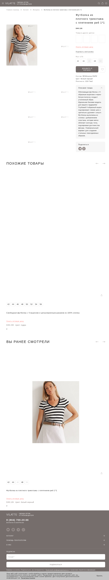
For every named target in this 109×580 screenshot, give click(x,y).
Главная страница (12, 9)
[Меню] (3, 3)
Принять (99, 575)
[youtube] (8, 529)
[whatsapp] (23, 529)
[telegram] (18, 529)
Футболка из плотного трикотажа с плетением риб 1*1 (31, 490)
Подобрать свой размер (85, 51)
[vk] (13, 529)
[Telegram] (80, 148)
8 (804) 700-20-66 (17, 520)
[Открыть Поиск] (99, 3)
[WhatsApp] (84, 148)
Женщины (36, 9)
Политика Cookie (28, 578)
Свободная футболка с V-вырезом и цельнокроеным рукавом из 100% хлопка (43, 313)
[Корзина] (102, 3)
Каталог (26, 9)
